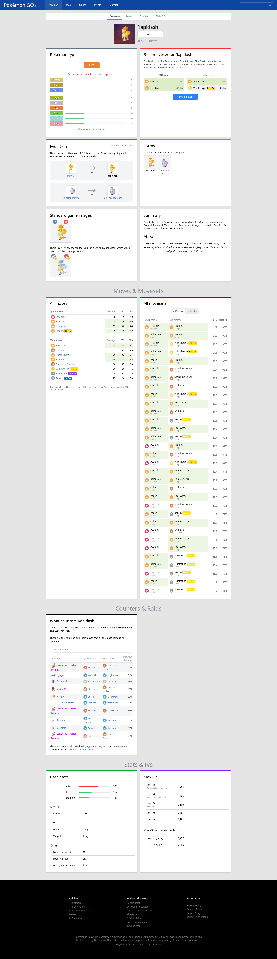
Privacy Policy (194, 905)
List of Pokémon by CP (81, 910)
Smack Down (94, 681)
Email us (195, 898)
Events (97, 5)
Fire (57, 108)
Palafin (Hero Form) (66, 702)
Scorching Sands (65, 364)
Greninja (61, 719)
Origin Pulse (112, 675)
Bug (56, 97)
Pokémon (53, 5)
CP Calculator (134, 918)
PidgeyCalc (133, 914)
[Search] (270, 5)
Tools (68, 5)
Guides (82, 5)
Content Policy (194, 909)
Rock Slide (111, 681)
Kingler (60, 696)
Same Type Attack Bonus (104, 387)
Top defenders (77, 906)
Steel (56, 102)
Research (113, 5)
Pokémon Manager (137, 922)
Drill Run (60, 350)
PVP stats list (76, 918)
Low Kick (60, 316)
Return (63, 378)
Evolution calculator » (121, 145)
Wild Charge (199, 88)
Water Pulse (112, 702)
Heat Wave (61, 345)
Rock (56, 84)
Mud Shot (92, 667)
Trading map (134, 925)
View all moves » (185, 96)
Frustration (66, 373)
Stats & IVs (161, 16)
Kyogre (60, 675)
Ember (63, 330)
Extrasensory (94, 736)
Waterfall (92, 675)
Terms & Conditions (197, 916)
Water (56, 90)
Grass (56, 113)
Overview (115, 16)
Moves (129, 16)
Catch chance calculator (140, 910)
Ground (56, 79)
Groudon (61, 688)
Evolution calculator (137, 906)
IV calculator (133, 902)
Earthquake (112, 710)
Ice (56, 118)
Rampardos (62, 681)
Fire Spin (154, 81)
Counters (144, 16)
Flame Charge (63, 354)
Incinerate (198, 81)
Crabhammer (113, 696)
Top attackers (76, 902)
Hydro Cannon (113, 720)
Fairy (56, 123)
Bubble (91, 696)
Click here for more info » (81, 749)
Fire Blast (155, 88)
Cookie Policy (194, 913)
